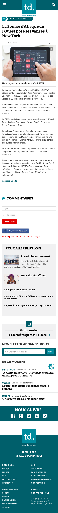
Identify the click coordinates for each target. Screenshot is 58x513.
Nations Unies (9, 500)
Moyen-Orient (9, 479)
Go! (50, 351)
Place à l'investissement (35, 256)
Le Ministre (29, 452)
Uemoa (5, 496)
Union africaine (10, 489)
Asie (4, 476)
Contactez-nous (40, 493)
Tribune (6, 507)
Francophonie (9, 503)
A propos (35, 489)
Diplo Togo (8, 369)
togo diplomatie (29, 445)
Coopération (38, 483)
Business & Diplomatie (20, 18)
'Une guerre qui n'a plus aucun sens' (23, 399)
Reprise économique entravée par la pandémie (28, 305)
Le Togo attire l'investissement (19, 290)
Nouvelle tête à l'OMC (33, 275)
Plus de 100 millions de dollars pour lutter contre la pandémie (28, 297)
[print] (49, 42)
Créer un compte (32, 236)
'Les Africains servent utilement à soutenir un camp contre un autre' (28, 374)
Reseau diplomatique (29, 455)
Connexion (9, 221)
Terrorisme (37, 468)
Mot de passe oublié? (12, 236)
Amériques (7, 483)
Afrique (6, 468)
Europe (6, 396)
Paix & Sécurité (38, 472)
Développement (39, 476)
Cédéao (6, 493)
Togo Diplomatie (29, 15)
